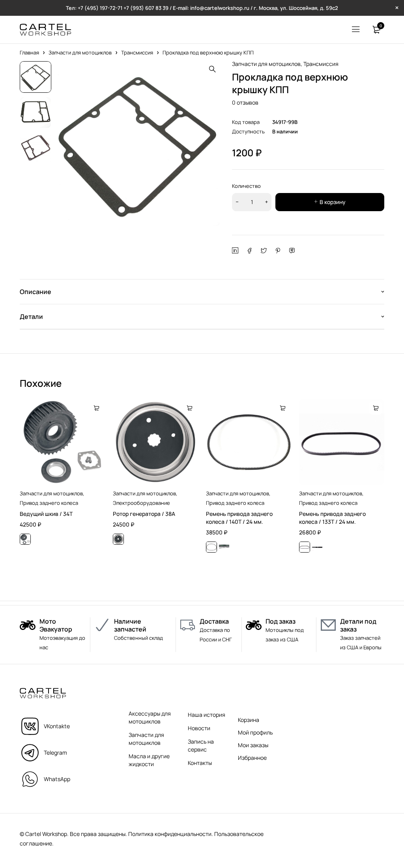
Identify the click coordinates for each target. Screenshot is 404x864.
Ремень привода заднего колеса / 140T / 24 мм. (239, 517)
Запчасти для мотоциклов (80, 52)
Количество (246, 185)
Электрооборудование (141, 502)
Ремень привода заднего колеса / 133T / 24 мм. (332, 517)
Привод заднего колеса (49, 502)
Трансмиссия (137, 52)
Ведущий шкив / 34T (46, 513)
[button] (212, 69)
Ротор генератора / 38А (144, 513)
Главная (29, 52)
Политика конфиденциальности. (170, 834)
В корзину (333, 202)
